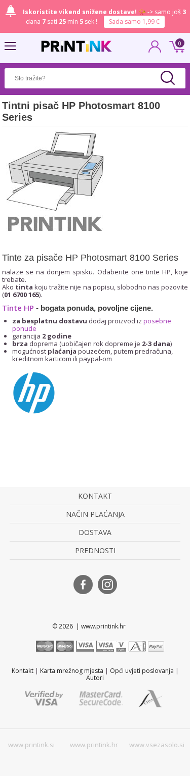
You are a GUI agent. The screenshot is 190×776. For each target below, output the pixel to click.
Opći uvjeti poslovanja (142, 670)
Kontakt (22, 670)
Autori (95, 677)
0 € (175, 45)
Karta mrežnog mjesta (71, 670)
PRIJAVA (155, 49)
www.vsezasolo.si (156, 744)
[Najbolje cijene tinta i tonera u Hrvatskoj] (76, 46)
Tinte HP (18, 308)
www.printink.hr (94, 744)
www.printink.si (31, 744)
